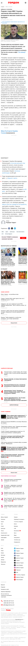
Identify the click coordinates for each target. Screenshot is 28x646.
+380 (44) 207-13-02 (8, 603)
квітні (15, 178)
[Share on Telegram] (15, 228)
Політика (3, 519)
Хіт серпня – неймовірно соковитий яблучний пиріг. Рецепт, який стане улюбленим (13, 487)
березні (10, 178)
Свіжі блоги (5, 292)
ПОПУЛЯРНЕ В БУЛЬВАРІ (8, 476)
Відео (15, 535)
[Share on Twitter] (12, 228)
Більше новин (14, 472)
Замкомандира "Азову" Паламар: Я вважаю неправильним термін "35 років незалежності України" (14, 392)
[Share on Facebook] (9, 228)
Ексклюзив (16, 530)
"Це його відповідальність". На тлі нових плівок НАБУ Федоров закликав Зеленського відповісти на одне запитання (15, 399)
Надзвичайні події (5, 535)
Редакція (3, 587)
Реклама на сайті (5, 589)
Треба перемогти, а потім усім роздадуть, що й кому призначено (11, 318)
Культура (3, 528)
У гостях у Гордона (18, 521)
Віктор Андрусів (8, 233)
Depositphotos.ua (19, 619)
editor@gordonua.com (8, 605)
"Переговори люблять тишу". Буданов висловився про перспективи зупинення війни (14, 427)
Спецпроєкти (17, 542)
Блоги (15, 523)
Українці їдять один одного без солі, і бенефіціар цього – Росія (13, 299)
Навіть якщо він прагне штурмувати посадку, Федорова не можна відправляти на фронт (13, 312)
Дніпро (2, 559)
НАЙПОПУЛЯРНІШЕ (7, 368)
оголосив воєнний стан (17, 163)
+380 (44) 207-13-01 (8, 601)
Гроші (2, 521)
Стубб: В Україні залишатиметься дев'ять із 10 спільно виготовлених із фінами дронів (13, 432)
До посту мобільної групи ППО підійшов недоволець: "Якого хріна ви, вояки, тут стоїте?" (13, 305)
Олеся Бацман (19, 565)
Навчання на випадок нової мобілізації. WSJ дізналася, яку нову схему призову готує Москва (12, 437)
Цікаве (2, 539)
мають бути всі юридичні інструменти (14, 204)
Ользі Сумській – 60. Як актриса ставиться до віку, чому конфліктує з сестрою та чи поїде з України (15, 500)
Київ (2, 548)
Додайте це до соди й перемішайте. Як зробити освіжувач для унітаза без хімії (14, 493)
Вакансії (3, 584)
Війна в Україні (9, 6)
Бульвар (4, 269)
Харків (2, 557)
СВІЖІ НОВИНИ (5, 411)
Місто (2, 545)
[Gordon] (13, 3)
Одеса (2, 552)
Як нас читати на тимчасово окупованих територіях (6, 595)
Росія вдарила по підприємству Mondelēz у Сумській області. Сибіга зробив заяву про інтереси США (12, 462)
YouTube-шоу (17, 539)
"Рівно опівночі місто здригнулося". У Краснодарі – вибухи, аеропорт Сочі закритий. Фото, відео (16, 417)
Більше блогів (14, 322)
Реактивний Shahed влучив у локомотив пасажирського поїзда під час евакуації (14, 385)
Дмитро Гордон (20, 548)
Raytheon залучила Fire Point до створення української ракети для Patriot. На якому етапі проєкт (13, 468)
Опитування (17, 537)
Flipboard (18, 570)
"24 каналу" (22, 52)
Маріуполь (3, 562)
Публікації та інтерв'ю (19, 519)
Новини (2, 514)
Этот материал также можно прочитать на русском (13, 22)
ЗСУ (2, 233)
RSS (17, 572)
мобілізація (12, 231)
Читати (23, 237)
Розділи (16, 514)
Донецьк (3, 555)
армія (7, 231)
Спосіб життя (4, 533)
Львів (2, 550)
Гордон (2, 6)
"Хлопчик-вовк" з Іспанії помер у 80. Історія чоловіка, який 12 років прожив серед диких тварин (15, 373)
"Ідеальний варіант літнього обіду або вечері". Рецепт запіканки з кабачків (13, 506)
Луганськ (3, 564)
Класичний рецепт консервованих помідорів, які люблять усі (12, 480)
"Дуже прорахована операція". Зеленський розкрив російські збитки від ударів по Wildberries (12, 456)
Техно (2, 530)
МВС (3, 231)
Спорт (2, 526)
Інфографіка (4, 537)
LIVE (15, 528)
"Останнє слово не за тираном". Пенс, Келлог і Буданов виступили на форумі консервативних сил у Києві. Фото (17, 448)
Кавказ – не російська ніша (10, 294)
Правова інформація (5, 591)
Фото (15, 533)
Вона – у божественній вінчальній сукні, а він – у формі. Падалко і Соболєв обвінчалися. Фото (8, 282)
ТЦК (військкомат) (20, 231)
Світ (2, 523)
